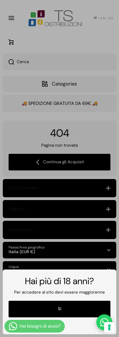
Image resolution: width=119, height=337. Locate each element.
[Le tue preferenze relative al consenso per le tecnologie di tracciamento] (109, 327)
